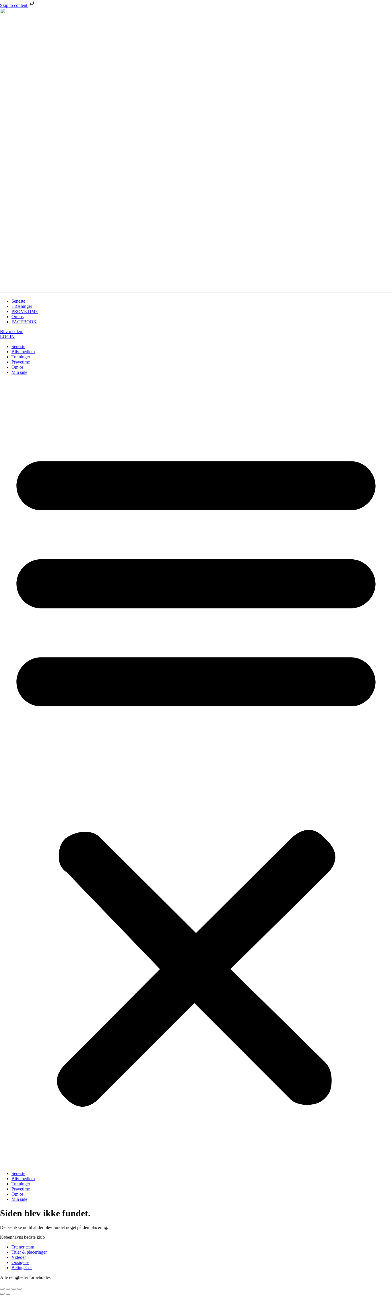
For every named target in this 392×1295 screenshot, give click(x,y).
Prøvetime (20, 361)
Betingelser (21, 1267)
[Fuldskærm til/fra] (8, 1289)
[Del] (13, 1289)
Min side (19, 372)
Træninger (20, 356)
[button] (196, 773)
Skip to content (14, 5)
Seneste (18, 346)
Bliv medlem (23, 351)
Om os (17, 367)
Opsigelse (20, 1262)
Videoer (18, 1257)
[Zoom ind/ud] (2, 1289)
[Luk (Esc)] (19, 1289)
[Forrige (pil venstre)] (2, 1294)
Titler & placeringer (29, 1252)
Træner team (22, 1246)
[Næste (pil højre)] (8, 1294)
